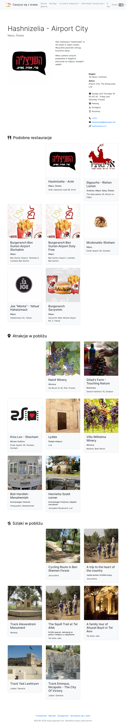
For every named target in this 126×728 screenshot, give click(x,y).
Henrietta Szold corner (59, 495)
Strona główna (44, 5)
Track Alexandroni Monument (23, 625)
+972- (95, 118)
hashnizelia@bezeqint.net (103, 122)
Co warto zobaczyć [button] (68, 3)
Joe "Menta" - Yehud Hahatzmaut (24, 308)
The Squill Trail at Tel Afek (63, 625)
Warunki (52, 715)
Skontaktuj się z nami (80, 715)
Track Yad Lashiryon (24, 683)
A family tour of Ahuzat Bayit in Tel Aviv (100, 627)
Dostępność (63, 715)
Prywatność (41, 715)
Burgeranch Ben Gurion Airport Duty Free (62, 246)
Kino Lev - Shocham (24, 437)
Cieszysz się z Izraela (25, 4)
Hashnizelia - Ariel (61, 181)
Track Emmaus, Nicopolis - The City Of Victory (62, 687)
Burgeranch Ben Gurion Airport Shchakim (21, 246)
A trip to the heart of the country (101, 568)
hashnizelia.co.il (99, 126)
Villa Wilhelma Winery (96, 438)
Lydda (52, 437)
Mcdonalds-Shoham (101, 242)
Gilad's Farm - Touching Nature (98, 381)
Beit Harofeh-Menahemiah (19, 495)
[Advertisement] (63, 17)
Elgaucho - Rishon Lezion (99, 184)
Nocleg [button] (52, 3)
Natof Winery (57, 380)
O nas (108, 5)
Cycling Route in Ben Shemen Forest (62, 568)
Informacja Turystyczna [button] (92, 3)
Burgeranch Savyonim (56, 308)
